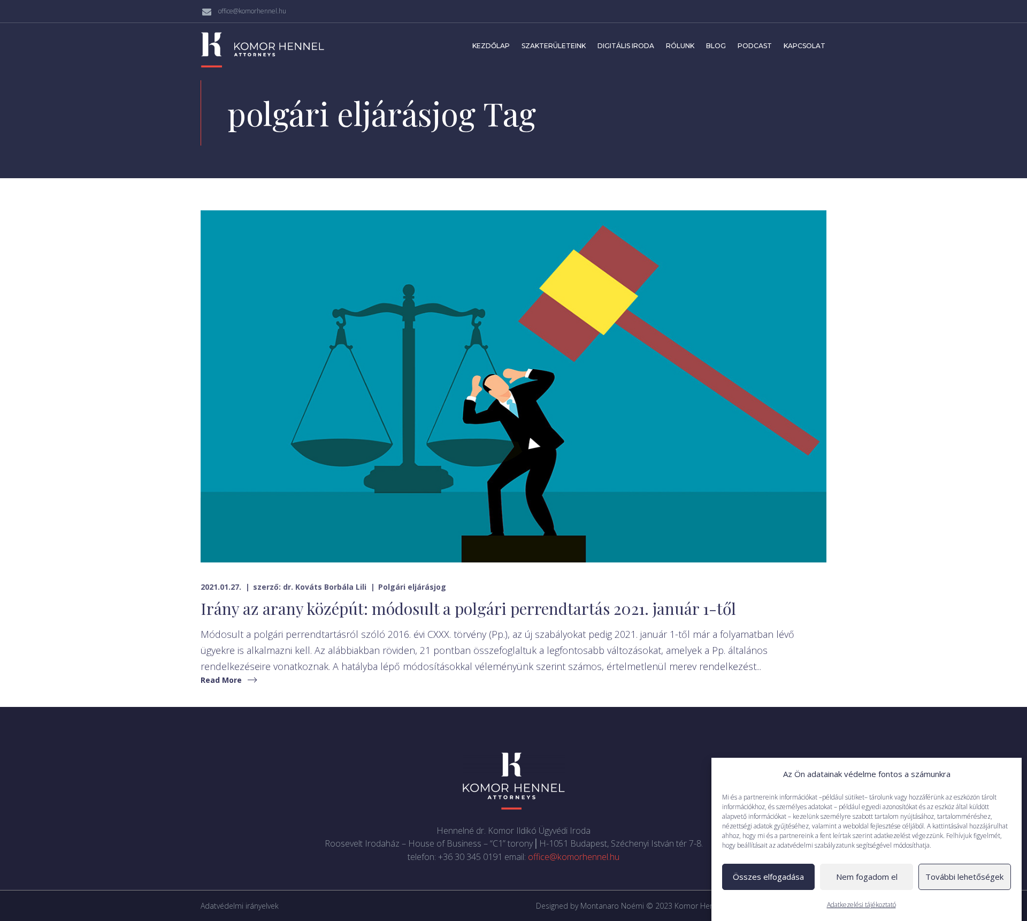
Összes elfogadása (768, 877)
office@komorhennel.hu (252, 11)
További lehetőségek (964, 877)
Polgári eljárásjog (412, 587)
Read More (221, 680)
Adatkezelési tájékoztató (861, 904)
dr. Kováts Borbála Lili (324, 587)
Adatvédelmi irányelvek (240, 906)
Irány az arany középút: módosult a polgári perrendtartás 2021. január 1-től (468, 608)
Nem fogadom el (867, 877)
